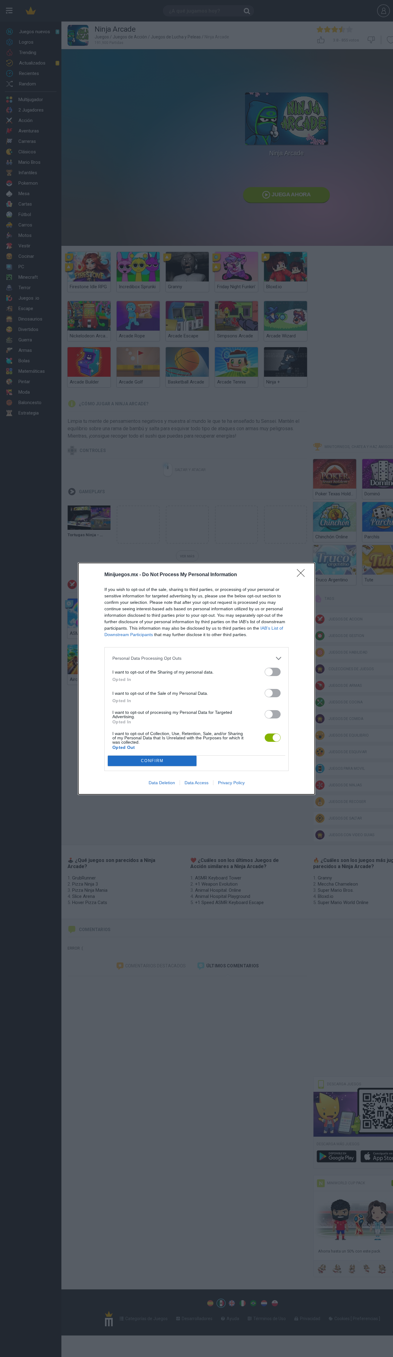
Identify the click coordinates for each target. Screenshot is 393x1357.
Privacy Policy (231, 782)
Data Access (196, 782)
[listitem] (196, 658)
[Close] (303, 575)
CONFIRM (152, 760)
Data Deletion (162, 782)
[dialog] (196, 678)
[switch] (273, 672)
